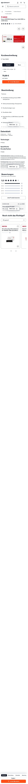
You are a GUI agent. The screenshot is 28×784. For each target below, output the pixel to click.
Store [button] (19, 65)
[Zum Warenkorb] (24, 2)
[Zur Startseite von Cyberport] (5, 3)
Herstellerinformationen (5, 159)
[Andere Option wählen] (24, 220)
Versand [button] (8, 65)
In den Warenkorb (14, 81)
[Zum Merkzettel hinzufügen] (23, 28)
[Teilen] (18, 28)
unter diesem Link (9, 164)
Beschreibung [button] (10, 775)
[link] (7, 24)
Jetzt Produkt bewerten (13, 197)
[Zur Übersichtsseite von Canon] (4, 17)
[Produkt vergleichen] (23, 47)
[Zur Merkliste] (21, 2)
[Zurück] (11, 251)
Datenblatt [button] (18, 775)
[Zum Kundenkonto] (17, 2)
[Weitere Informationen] (15, 69)
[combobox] (13, 220)
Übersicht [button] (4, 775)
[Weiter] (16, 251)
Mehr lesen (12, 124)
